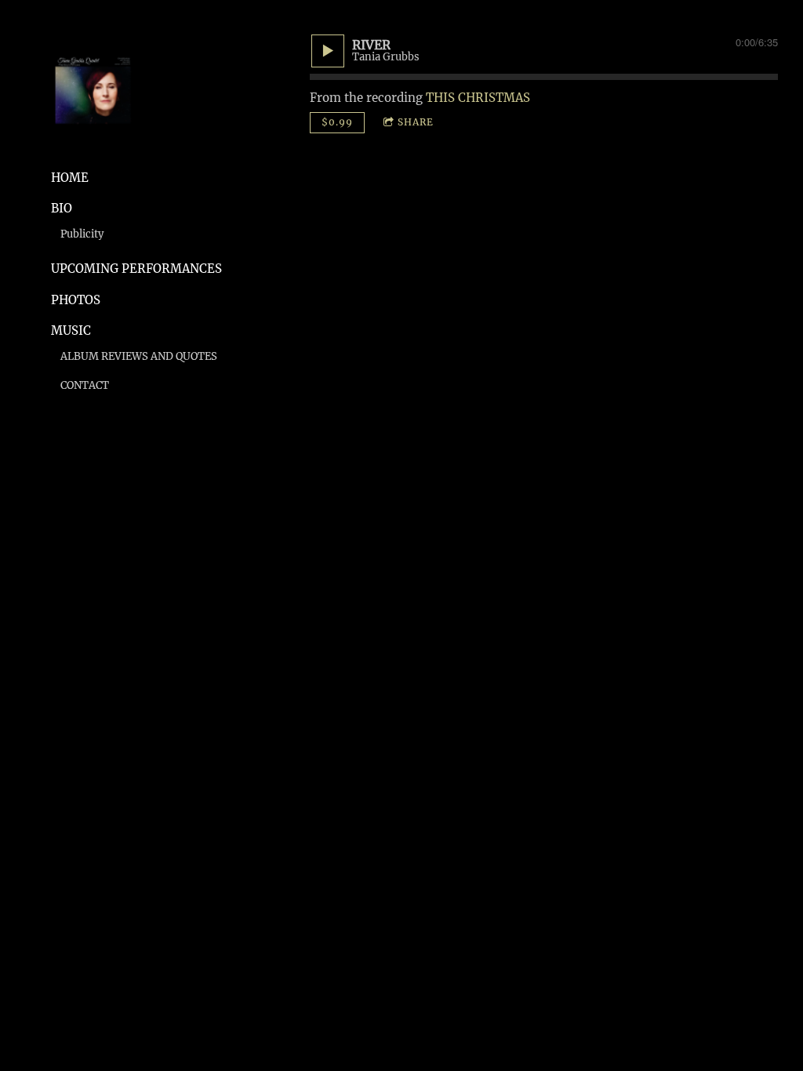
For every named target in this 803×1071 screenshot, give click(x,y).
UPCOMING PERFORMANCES (136, 268)
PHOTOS (75, 299)
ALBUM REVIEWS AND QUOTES (138, 356)
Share (416, 122)
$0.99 (337, 122)
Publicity (82, 234)
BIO (61, 208)
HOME (70, 177)
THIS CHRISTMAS (478, 97)
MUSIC (71, 330)
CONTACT (84, 385)
